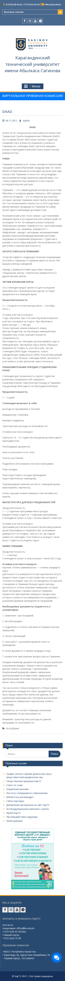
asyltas (26, 120)
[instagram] (30, 21)
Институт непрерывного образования (26, 793)
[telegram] (40, 21)
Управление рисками (17, 789)
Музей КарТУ (13, 812)
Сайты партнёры (15, 801)
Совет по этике (14, 785)
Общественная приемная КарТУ (23, 781)
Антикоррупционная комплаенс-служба (27, 808)
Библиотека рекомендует (20, 797)
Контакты (8, 924)
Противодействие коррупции (22, 816)
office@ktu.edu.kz (53, 4)
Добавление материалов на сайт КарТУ (27, 804)
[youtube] (35, 21)
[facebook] (24, 21)
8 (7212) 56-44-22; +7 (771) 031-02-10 (23, 4)
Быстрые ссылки (14, 12)
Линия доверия (14, 820)
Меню (36, 86)
